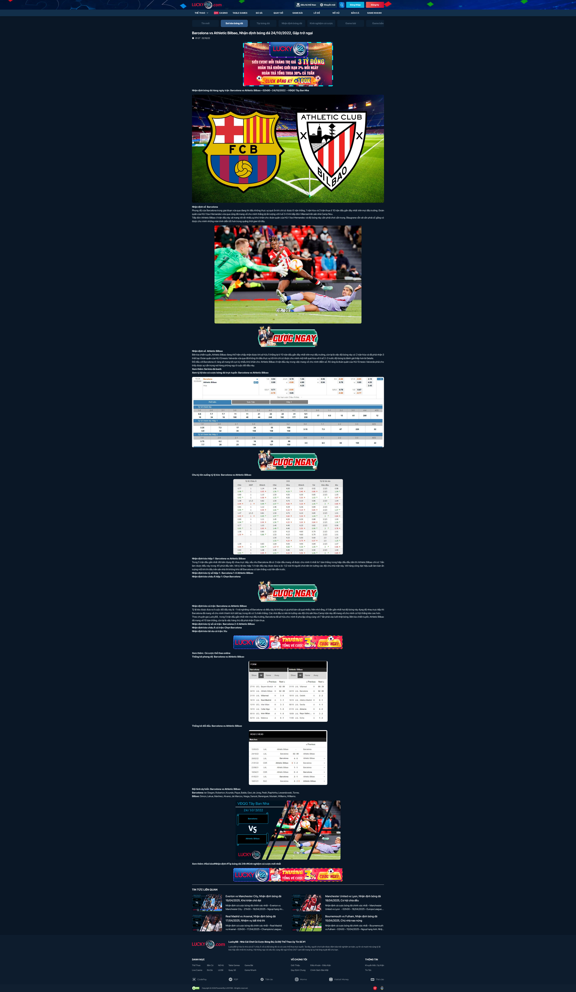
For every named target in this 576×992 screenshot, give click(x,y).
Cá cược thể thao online (217, 653)
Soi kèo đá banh (212, 369)
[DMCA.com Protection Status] (196, 988)
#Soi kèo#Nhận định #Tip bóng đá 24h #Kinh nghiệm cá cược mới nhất (242, 863)
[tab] (205, 23)
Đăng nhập (355, 5)
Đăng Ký (375, 5)
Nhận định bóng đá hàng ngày (208, 90)
